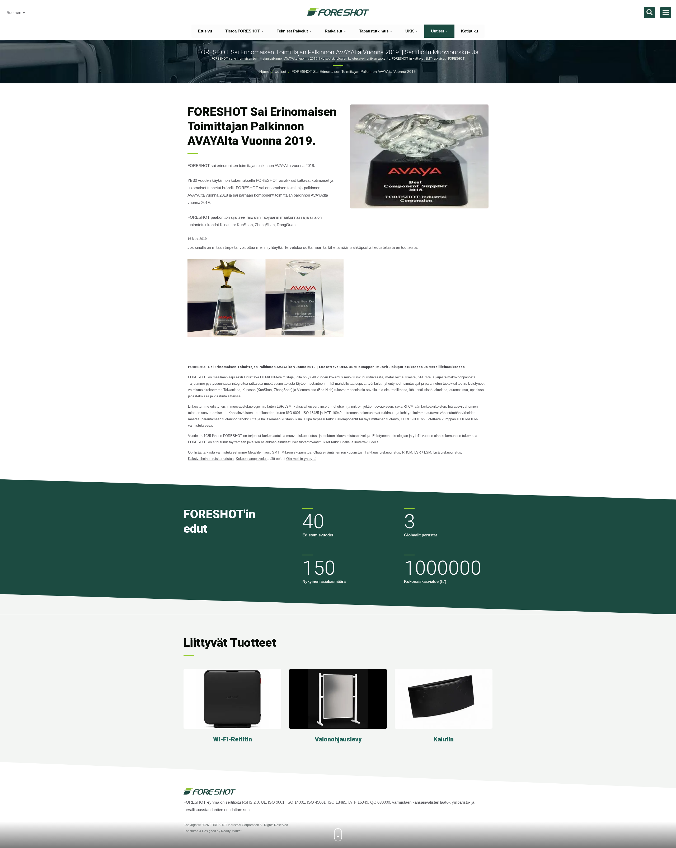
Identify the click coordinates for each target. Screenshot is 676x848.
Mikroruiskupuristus (296, 452)
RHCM (407, 452)
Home (264, 71)
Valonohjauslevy (338, 739)
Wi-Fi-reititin (232, 739)
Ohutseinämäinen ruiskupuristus (338, 452)
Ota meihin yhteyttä (301, 459)
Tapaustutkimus (374, 31)
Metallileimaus (259, 452)
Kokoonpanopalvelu (251, 459)
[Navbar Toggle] (665, 12)
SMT (275, 452)
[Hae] (649, 12)
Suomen (14, 13)
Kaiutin (444, 739)
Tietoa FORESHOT (243, 31)
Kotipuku (469, 31)
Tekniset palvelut (293, 31)
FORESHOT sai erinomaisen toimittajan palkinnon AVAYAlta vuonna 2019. (354, 71)
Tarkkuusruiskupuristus (382, 452)
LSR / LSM (422, 452)
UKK (410, 31)
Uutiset (438, 31)
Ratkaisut (334, 31)
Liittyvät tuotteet (230, 643)
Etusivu (205, 31)
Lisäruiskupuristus (447, 452)
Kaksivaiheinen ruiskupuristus (211, 459)
